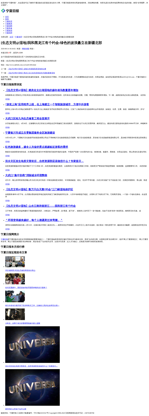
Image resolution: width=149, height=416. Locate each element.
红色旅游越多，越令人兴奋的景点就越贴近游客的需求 (36, 146)
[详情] (7, 99)
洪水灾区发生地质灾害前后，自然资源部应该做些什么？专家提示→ (44, 161)
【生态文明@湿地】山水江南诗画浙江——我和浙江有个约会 (40, 205)
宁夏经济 (8, 21)
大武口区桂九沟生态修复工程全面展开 (27, 118)
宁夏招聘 (8, 26)
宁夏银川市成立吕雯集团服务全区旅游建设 (30, 132)
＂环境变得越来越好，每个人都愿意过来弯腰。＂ (34, 220)
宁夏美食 (8, 28)
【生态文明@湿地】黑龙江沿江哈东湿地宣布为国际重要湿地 (31, 73)
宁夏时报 (4, 239)
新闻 (7, 19)
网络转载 (25, 49)
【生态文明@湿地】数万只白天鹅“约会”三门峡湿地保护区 (39, 189)
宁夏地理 (8, 33)
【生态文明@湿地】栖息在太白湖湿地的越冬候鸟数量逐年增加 (41, 90)
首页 (7, 17)
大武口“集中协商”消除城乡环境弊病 (26, 175)
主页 (11, 37)
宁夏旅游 (8, 30)
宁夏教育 (8, 24)
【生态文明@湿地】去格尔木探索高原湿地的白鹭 (27, 69)
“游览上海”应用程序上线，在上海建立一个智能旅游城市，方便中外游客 (47, 104)
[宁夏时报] (10, 13)
